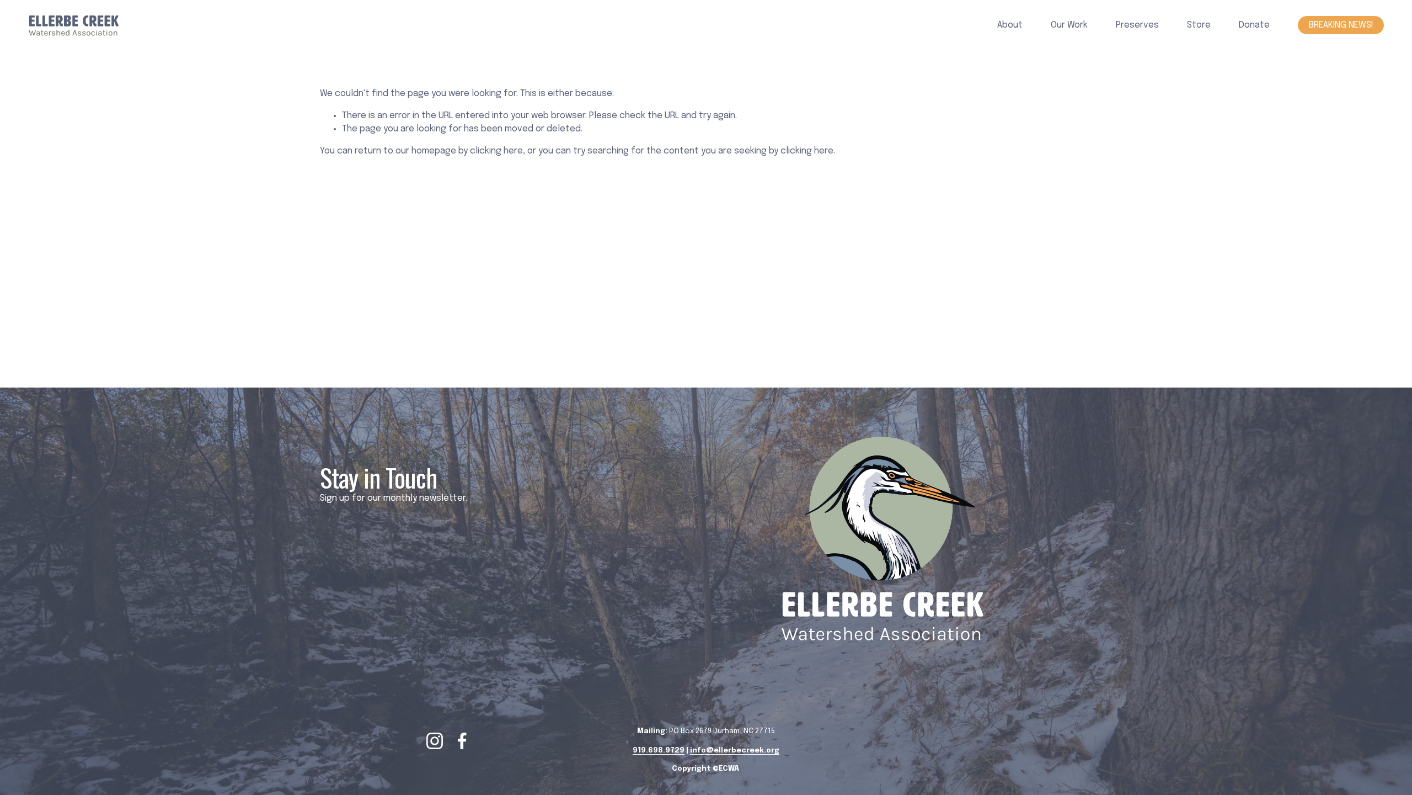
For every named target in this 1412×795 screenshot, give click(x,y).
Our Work (1069, 25)
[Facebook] (462, 741)
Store (1199, 25)
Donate (1254, 25)
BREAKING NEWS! (1341, 25)
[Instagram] (434, 741)
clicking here (496, 151)
